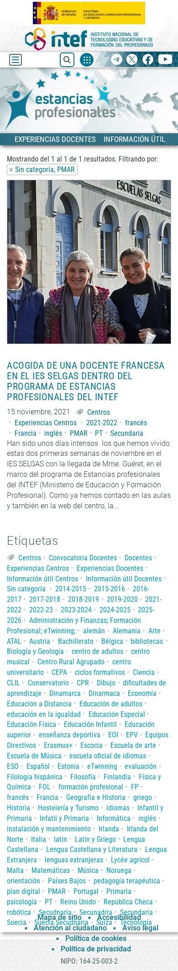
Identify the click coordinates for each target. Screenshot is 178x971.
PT (99, 433)
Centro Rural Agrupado (71, 662)
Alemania (127, 630)
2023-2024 (76, 610)
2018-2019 (83, 599)
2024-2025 (115, 610)
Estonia (68, 766)
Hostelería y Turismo (68, 808)
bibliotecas (147, 641)
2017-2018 (44, 599)
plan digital (23, 891)
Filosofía (83, 777)
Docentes (138, 557)
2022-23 (41, 610)
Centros (98, 412)
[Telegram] (116, 60)
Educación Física (31, 724)
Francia (26, 433)
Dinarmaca (104, 693)
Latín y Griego (95, 839)
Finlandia (117, 777)
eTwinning (102, 766)
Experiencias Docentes (110, 568)
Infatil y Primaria (64, 818)
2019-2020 (122, 599)
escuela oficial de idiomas (107, 756)
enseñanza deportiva (69, 735)
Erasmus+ (58, 745)
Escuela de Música (34, 756)
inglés (53, 433)
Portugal (86, 891)
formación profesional (90, 787)
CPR (83, 683)
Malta (15, 870)
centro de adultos (97, 651)
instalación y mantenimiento (49, 829)
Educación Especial (117, 714)
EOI (113, 735)
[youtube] (165, 60)
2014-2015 (70, 589)
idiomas (118, 808)
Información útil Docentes (124, 578)
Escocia (91, 745)
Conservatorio (48, 683)
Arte (154, 630)
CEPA (59, 672)
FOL (45, 787)
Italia (38, 839)
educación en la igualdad (44, 714)
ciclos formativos (100, 672)
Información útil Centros (42, 578)
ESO (13, 766)
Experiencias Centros (46, 422)
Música (88, 870)
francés (136, 422)
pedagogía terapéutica (127, 881)
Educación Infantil (90, 724)
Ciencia (144, 672)
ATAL (14, 641)
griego (142, 797)
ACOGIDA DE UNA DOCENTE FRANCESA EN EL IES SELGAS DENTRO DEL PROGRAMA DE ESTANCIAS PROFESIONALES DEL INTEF (86, 381)
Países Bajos (67, 881)
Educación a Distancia (39, 704)
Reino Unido (78, 902)
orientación (23, 881)
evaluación (141, 766)
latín (60, 839)
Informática (114, 818)
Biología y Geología (35, 651)
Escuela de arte (133, 745)
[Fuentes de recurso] (87, 60)
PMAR (79, 433)
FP (135, 787)
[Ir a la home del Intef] (89, 39)
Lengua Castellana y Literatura (91, 849)
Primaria (118, 891)
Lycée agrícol (130, 860)
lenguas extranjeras (74, 860)
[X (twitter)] (132, 60)
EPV (132, 735)
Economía (142, 693)
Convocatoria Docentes (83, 557)
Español (38, 766)
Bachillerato (76, 641)
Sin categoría (26, 589)
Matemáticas (50, 870)
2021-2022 (101, 422)
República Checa (128, 902)
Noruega (118, 870)
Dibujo (106, 683)
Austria (39, 641)
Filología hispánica (35, 777)
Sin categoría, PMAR (45, 169)
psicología (22, 902)
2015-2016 (109, 589)
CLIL (13, 683)
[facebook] (147, 60)
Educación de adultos (110, 704)
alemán (94, 630)
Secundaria (126, 433)
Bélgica (112, 641)
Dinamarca (65, 693)
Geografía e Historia (96, 797)
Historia (18, 808)
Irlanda (109, 829)
